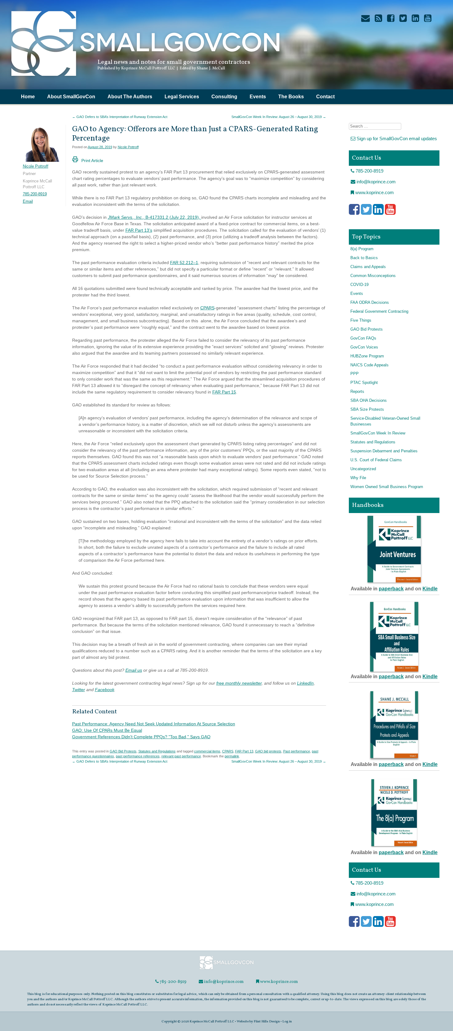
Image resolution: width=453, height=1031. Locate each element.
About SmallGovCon (71, 96)
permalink (232, 756)
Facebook (104, 689)
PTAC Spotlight (364, 383)
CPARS (207, 307)
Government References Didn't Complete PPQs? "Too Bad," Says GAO (141, 736)
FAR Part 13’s (138, 230)
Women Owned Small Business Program (386, 487)
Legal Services (182, 96)
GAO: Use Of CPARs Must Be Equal (107, 730)
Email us (133, 670)
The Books (291, 96)
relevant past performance (181, 756)
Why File (358, 478)
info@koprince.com (375, 181)
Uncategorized (363, 469)
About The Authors (130, 96)
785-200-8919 (35, 194)
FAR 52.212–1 (184, 262)
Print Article (92, 160)
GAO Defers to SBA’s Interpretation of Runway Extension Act (119, 117)
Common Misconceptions (373, 276)
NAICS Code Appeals (369, 365)
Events (258, 96)
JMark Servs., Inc (125, 217)
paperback (391, 588)
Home (28, 96)
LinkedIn (305, 683)
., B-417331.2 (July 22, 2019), (171, 217)
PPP (354, 374)
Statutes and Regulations (157, 751)
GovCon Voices (364, 347)
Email (28, 201)
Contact (325, 96)
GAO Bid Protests (123, 751)
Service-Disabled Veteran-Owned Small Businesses (385, 421)
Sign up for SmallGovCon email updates (396, 138)
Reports (357, 391)
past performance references (138, 756)
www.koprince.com (374, 192)
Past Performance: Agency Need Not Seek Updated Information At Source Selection (153, 723)
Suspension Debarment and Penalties (384, 451)
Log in (287, 1021)
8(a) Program (361, 249)
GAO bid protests (268, 751)
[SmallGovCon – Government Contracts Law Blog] (145, 78)
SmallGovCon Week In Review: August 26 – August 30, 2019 (278, 117)
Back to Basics (364, 258)
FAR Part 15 (224, 391)
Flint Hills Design (267, 1021)
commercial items (207, 751)
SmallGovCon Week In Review (377, 433)
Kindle (430, 588)
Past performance (296, 751)
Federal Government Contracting (379, 311)
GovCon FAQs (363, 338)
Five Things (360, 320)
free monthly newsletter (239, 683)
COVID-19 (359, 285)
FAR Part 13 (244, 751)
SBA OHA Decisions (368, 400)
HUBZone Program (367, 356)
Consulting (224, 96)
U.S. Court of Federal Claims (376, 460)
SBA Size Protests (367, 409)
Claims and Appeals (368, 267)
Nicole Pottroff (128, 147)
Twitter (78, 689)
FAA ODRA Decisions (369, 302)
